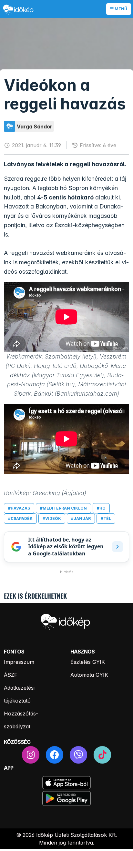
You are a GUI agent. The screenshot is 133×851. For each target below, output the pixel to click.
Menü (120, 8)
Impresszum (19, 662)
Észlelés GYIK (87, 662)
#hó (101, 508)
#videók (52, 518)
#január (81, 518)
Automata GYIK (89, 675)
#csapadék (20, 518)
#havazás (19, 508)
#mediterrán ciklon (63, 508)
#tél (106, 518)
